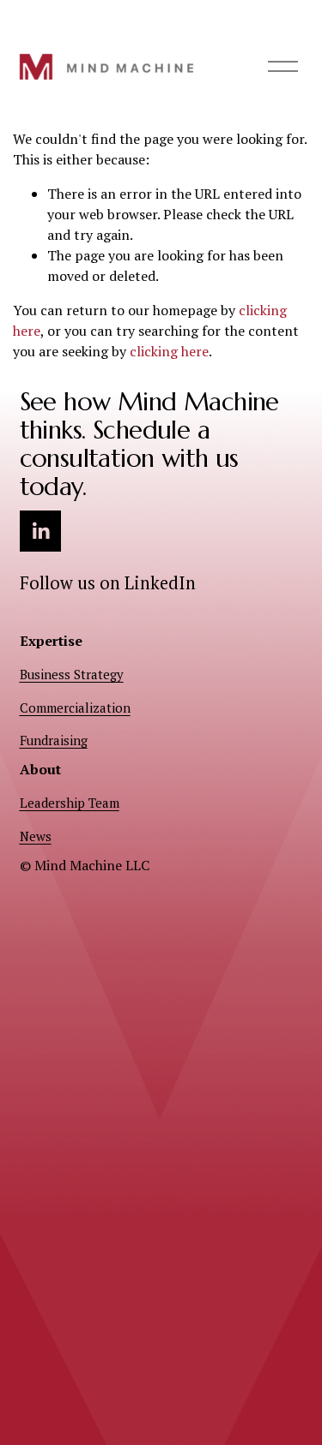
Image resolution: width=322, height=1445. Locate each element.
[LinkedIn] (40, 531)
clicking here (169, 351)
